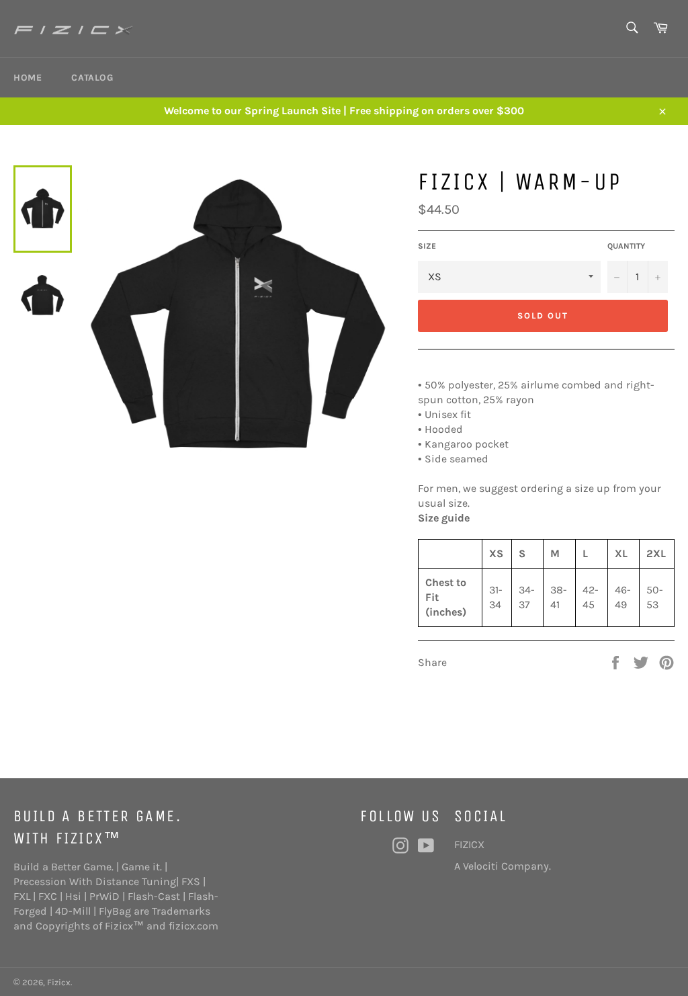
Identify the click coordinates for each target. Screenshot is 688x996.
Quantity (626, 246)
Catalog (92, 77)
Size (427, 246)
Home (27, 77)
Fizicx (59, 982)
